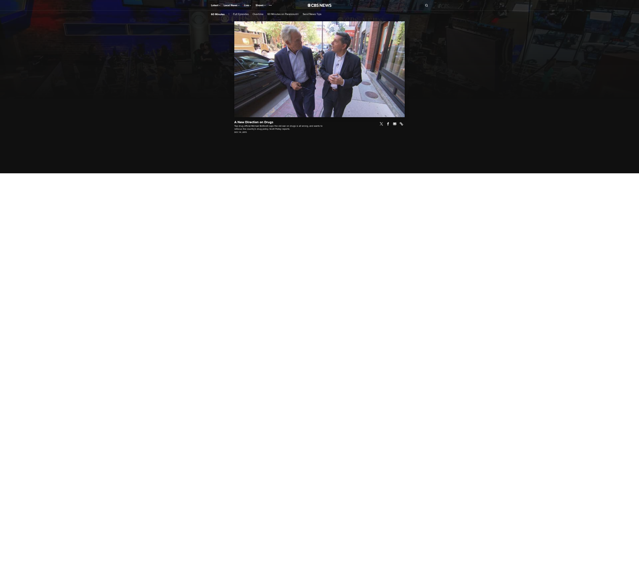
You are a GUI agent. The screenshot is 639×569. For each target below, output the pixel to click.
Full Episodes (241, 14)
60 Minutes (218, 14)
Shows (260, 5)
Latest (215, 5)
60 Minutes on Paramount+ (283, 14)
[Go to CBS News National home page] (319, 5)
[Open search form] (426, 5)
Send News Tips (312, 14)
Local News (231, 5)
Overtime (258, 14)
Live (247, 5)
